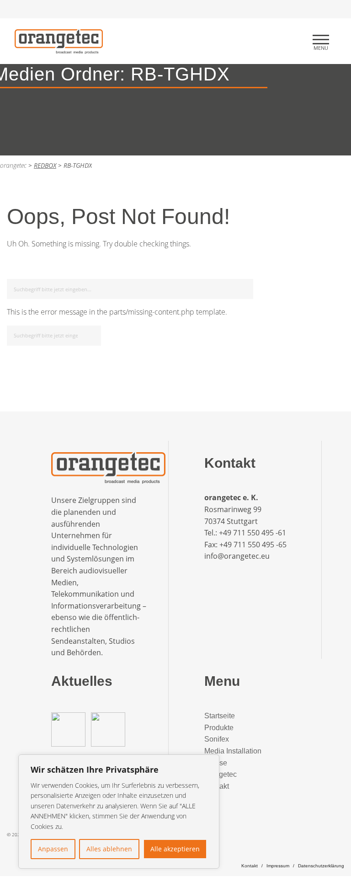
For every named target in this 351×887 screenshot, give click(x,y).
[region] (118, 811)
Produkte (219, 728)
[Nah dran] (209, 762)
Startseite (219, 716)
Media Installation (232, 751)
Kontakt (216, 786)
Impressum (277, 865)
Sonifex (216, 739)
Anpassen (53, 848)
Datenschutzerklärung (321, 865)
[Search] (245, 287)
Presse (215, 763)
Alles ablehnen (109, 848)
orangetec (220, 774)
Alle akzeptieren (175, 848)
